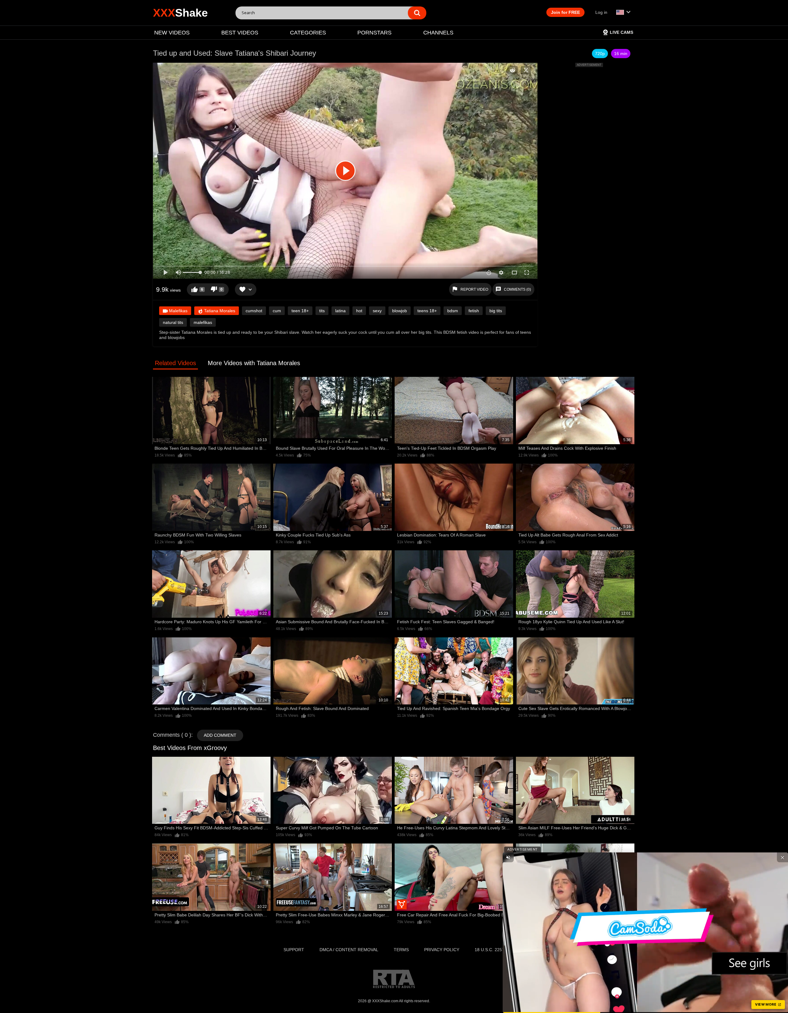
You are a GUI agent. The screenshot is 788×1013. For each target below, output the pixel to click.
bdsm (452, 310)
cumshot (254, 310)
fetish (473, 310)
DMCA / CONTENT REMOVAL (349, 949)
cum (277, 310)
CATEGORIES (308, 33)
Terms (401, 949)
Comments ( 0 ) (172, 735)
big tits (495, 310)
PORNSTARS (374, 33)
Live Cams (621, 32)
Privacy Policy (441, 949)
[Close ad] (782, 857)
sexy (377, 310)
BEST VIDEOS (239, 33)
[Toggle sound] (508, 857)
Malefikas (177, 310)
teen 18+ (300, 310)
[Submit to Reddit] (512, 70)
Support (293, 949)
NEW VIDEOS (172, 33)
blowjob (399, 310)
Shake (180, 12)
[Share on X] (526, 70)
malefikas (203, 322)
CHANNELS (438, 33)
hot (359, 310)
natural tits (173, 322)
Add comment (220, 735)
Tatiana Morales (219, 310)
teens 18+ (427, 310)
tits (322, 310)
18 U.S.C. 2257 (490, 949)
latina (340, 310)
